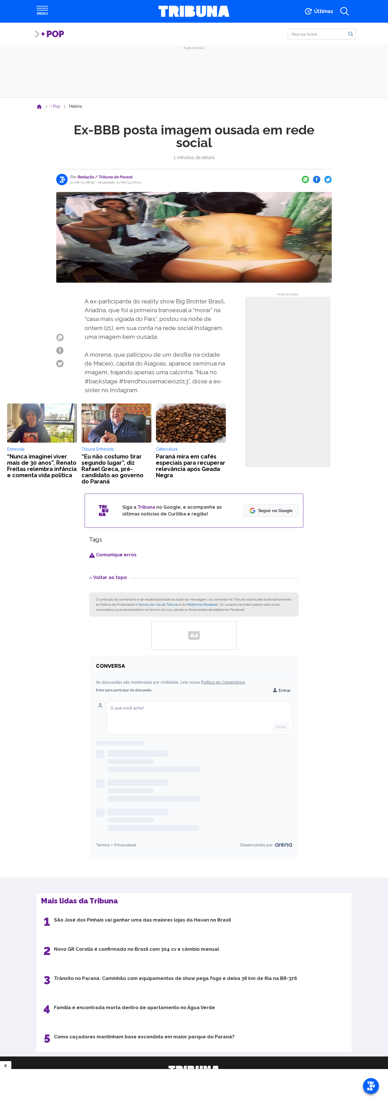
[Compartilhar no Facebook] (316, 179)
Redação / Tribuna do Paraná (104, 177)
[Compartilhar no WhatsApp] (305, 179)
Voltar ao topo (110, 577)
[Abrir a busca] (344, 11)
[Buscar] (351, 33)
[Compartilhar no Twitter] (328, 179)
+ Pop (52, 34)
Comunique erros (116, 554)
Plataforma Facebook (202, 605)
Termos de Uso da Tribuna (158, 605)
